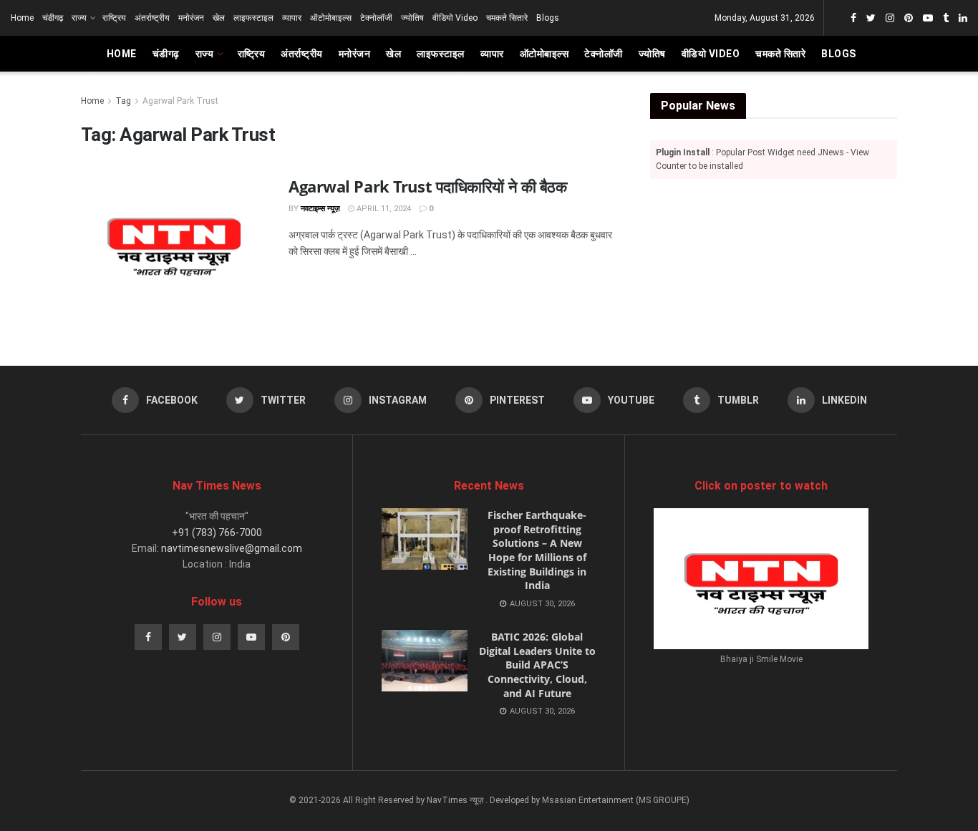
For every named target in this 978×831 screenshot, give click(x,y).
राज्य (79, 18)
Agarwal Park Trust (180, 101)
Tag (123, 101)
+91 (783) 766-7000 (217, 532)
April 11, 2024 (382, 208)
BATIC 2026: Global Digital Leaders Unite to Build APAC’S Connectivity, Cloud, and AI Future (537, 664)
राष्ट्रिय (114, 18)
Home (22, 18)
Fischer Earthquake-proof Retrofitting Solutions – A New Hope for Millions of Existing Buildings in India (537, 550)
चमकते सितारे (507, 18)
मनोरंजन (191, 18)
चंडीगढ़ (52, 18)
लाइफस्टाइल (253, 18)
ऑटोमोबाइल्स (331, 18)
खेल (219, 18)
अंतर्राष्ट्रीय (152, 18)
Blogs (547, 18)
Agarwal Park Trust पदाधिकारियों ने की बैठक (427, 186)
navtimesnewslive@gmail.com (231, 548)
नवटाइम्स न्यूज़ (320, 208)
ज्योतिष (412, 18)
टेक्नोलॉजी (376, 18)
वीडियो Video (455, 18)
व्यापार (291, 18)
